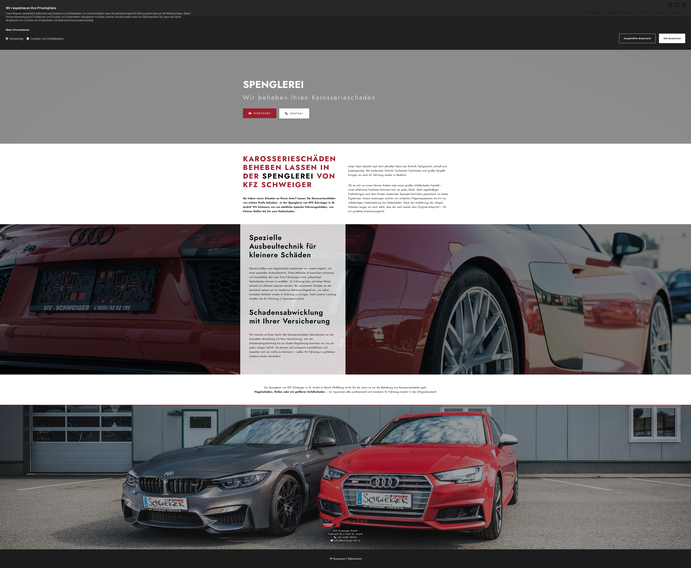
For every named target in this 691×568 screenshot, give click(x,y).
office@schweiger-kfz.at (347, 540)
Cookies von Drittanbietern (47, 38)
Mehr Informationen (18, 29)
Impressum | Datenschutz (347, 559)
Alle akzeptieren (672, 38)
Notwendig (16, 38)
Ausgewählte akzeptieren (637, 38)
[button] (259, 113)
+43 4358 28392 (347, 537)
